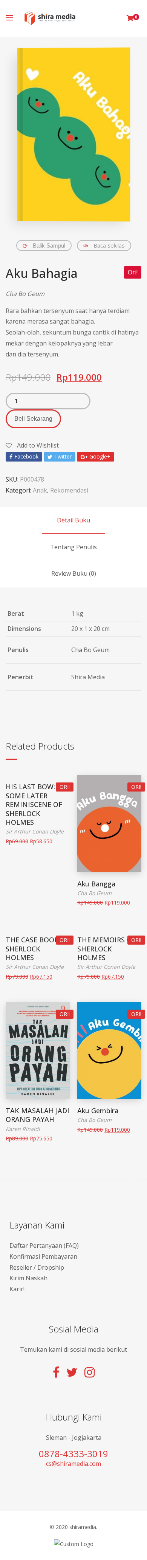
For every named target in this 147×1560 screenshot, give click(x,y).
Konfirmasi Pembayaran (43, 1256)
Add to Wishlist (37, 445)
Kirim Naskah (28, 1278)
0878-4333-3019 (73, 1453)
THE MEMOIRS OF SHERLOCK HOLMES (106, 948)
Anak (40, 490)
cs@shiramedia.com (73, 1463)
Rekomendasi (69, 490)
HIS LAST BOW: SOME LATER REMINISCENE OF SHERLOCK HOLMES (34, 804)
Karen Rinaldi (23, 1128)
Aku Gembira (97, 1110)
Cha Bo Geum (25, 294)
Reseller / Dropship (36, 1267)
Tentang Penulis (73, 547)
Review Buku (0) (73, 573)
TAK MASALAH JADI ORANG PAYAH (37, 1115)
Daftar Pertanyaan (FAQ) (44, 1245)
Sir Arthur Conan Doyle (35, 831)
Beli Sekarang (33, 418)
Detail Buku (73, 520)
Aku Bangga (96, 883)
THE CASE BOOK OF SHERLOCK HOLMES (38, 948)
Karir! (16, 1289)
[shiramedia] (49, 18)
